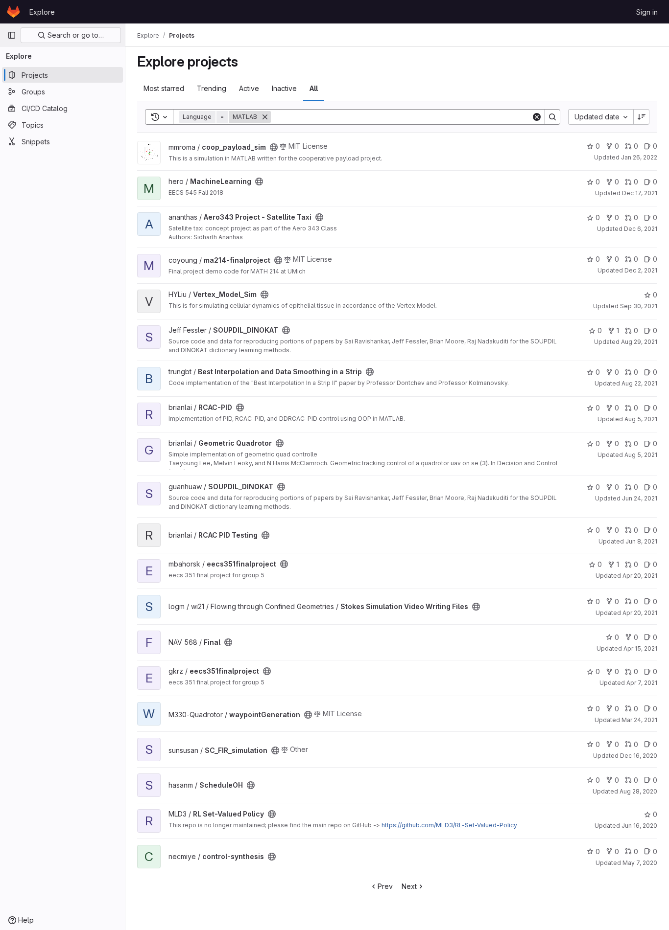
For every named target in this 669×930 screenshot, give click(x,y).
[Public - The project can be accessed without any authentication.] (274, 147)
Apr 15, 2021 (640, 648)
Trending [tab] (211, 88)
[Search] (552, 117)
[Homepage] (13, 12)
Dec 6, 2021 (640, 228)
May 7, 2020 (639, 862)
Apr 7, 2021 (641, 682)
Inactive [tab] (284, 88)
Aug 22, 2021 (639, 383)
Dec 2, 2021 (640, 270)
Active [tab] (249, 88)
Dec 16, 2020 (638, 755)
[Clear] (537, 117)
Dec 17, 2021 (639, 193)
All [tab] (314, 88)
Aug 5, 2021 (640, 419)
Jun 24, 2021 (639, 498)
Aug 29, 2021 (639, 341)
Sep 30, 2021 (638, 306)
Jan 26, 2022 (639, 157)
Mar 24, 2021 (639, 720)
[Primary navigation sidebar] (12, 35)
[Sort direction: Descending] (641, 117)
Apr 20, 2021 (639, 575)
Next (409, 886)
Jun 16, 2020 (639, 825)
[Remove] (265, 117)
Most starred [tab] (163, 88)
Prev (385, 886)
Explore (42, 12)
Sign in (647, 12)
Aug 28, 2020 (638, 791)
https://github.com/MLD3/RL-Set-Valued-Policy (449, 825)
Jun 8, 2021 (641, 541)
